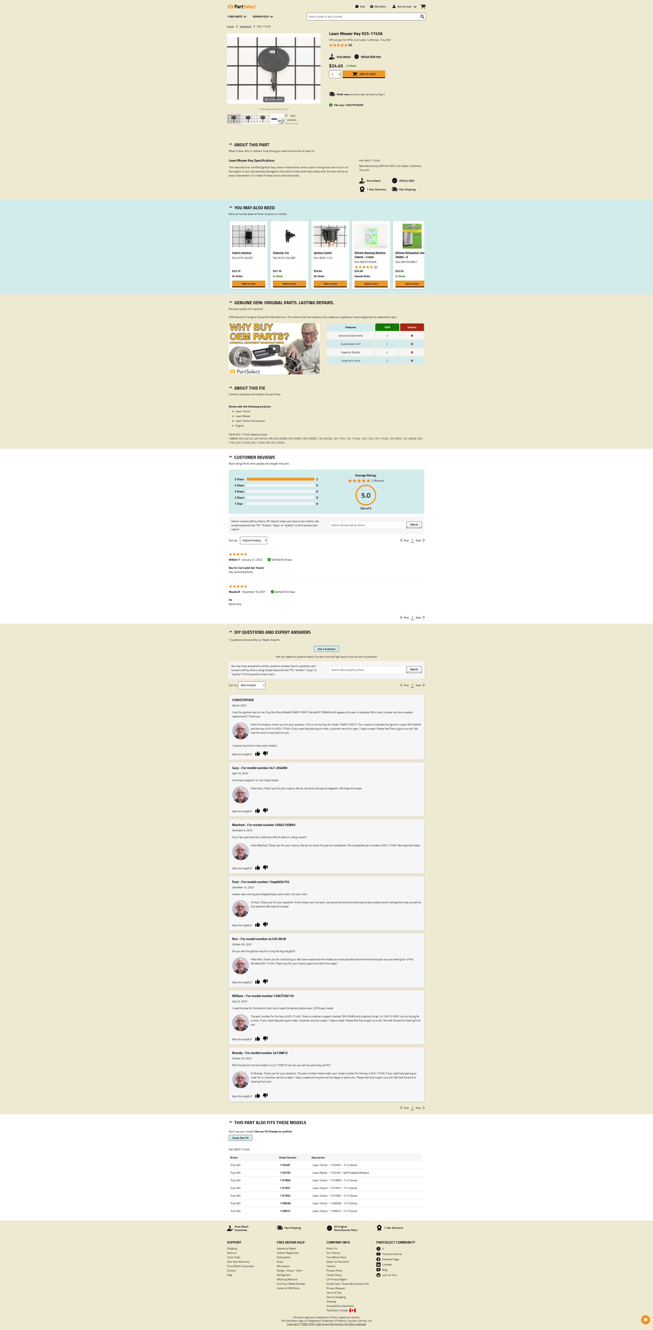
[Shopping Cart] (423, 6)
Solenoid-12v (281, 253)
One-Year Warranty (238, 1261)
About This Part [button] (251, 144)
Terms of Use (333, 1292)
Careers (330, 1266)
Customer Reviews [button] (254, 457)
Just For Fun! (389, 1275)
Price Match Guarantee (240, 1266)
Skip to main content (326, 54)
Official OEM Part (371, 57)
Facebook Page (390, 1259)
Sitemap (331, 1301)
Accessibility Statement (340, 1306)
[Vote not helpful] (265, 753)
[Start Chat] (645, 1320)
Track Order (233, 1257)
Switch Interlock (241, 253)
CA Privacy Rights (336, 1279)
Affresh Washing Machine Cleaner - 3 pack (370, 255)
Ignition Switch (323, 253)
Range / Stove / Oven (289, 1270)
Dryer (280, 1261)
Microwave (283, 1266)
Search (414, 524)
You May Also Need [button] (254, 207)
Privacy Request (335, 1288)
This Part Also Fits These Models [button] (270, 1122)
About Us (331, 1248)
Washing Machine (287, 1279)
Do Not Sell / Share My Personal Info (347, 1284)
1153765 (285, 1172)
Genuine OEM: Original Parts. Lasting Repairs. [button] (284, 302)
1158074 (285, 1211)
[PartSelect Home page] (241, 6)
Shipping (232, 1248)
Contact (231, 1270)
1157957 (285, 1188)
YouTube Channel (392, 1254)
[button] (238, 16)
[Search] (422, 16)
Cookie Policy (334, 1275)
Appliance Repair (286, 1248)
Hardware (245, 26)
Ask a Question (327, 649)
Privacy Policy (334, 1270)
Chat (362, 6)
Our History (333, 1253)
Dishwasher (283, 1257)
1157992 (285, 1195)
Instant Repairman (287, 1253)
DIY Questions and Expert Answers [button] (272, 632)
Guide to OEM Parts (288, 1288)
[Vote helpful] (257, 753)
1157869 (285, 1180)
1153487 (285, 1165)
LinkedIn (387, 1264)
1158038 (285, 1203)
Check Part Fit (240, 1138)
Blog (384, 1270)
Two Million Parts (336, 1257)
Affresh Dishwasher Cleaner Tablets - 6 (412, 255)
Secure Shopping (336, 1297)
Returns (231, 1253)
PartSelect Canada (337, 1310)
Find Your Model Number (291, 1284)
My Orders (380, 6)
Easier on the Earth (337, 1261)
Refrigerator (284, 1275)
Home (230, 26)
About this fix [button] (249, 388)
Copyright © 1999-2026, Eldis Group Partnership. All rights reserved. (326, 1324)
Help (229, 1275)
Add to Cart (368, 74)
